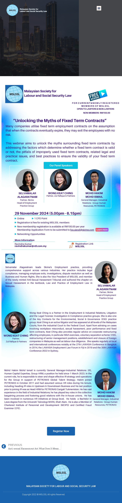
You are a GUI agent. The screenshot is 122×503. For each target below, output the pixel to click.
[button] (99, 8)
